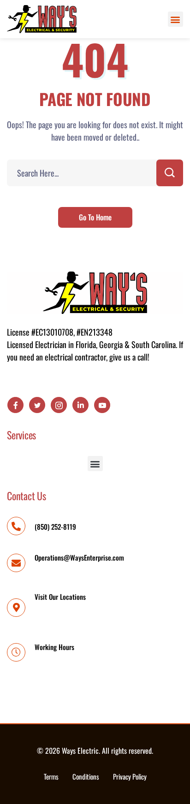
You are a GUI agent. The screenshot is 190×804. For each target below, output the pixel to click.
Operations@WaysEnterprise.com (79, 557)
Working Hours (54, 647)
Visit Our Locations (60, 596)
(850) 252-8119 (55, 526)
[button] (175, 19)
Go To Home (95, 217)
